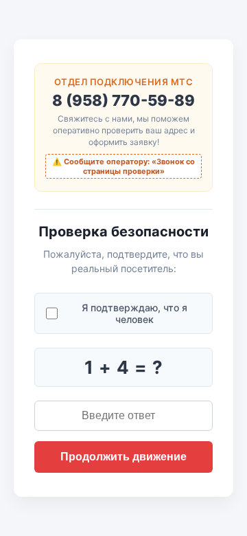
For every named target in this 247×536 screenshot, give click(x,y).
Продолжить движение (123, 456)
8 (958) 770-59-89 (123, 100)
